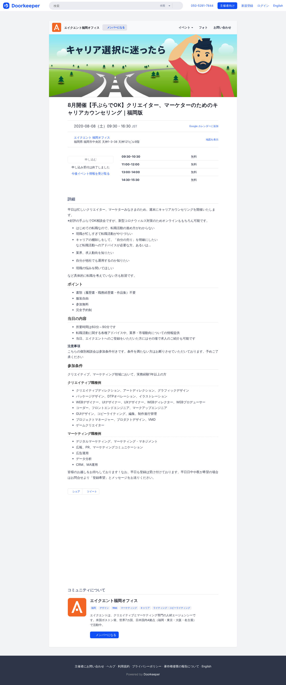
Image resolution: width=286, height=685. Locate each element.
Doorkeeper (152, 674)
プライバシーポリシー (146, 666)
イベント (185, 27)
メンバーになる (116, 27)
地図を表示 (212, 139)
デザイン (104, 607)
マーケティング (129, 607)
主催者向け (227, 5)
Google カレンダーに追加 (203, 126)
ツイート (91, 491)
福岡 (93, 607)
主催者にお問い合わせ (89, 666)
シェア (76, 491)
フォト (203, 27)
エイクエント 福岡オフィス (92, 137)
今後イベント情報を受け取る (91, 173)
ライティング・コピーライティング (171, 607)
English (278, 5)
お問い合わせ (222, 27)
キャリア (145, 607)
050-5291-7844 (202, 5)
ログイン (263, 5)
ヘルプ (111, 666)
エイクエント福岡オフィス (81, 27)
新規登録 (247, 5)
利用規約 (124, 666)
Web (114, 607)
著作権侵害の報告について (181, 666)
